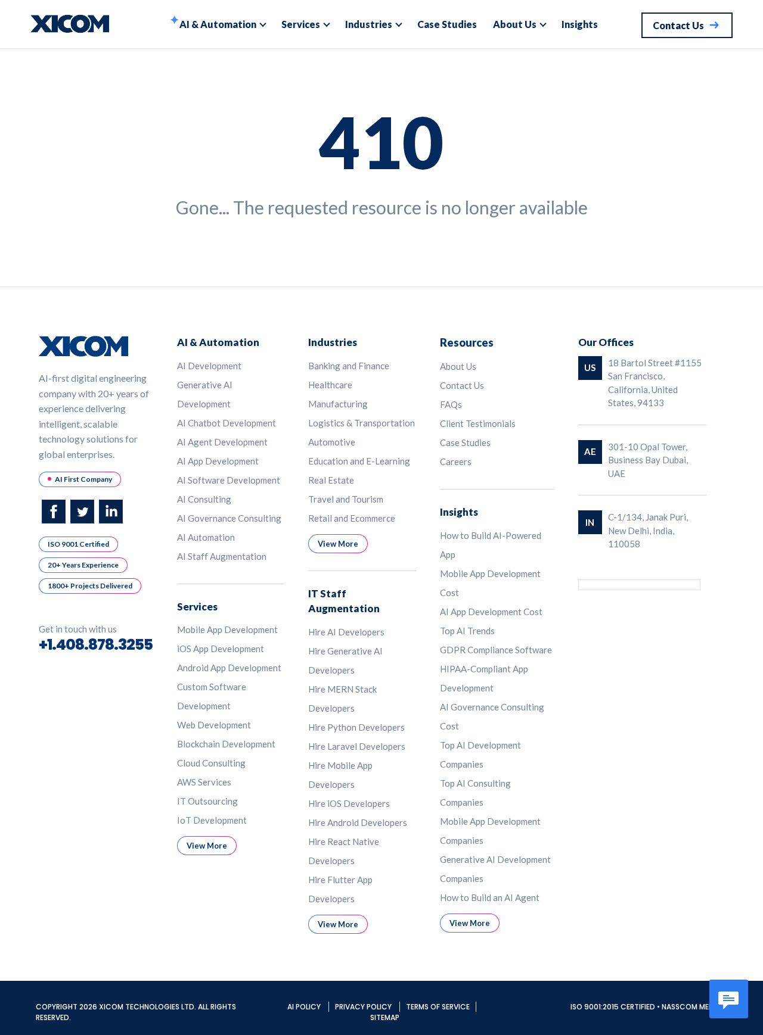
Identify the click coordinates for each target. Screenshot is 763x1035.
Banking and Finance (348, 365)
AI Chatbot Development (226, 422)
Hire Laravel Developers (356, 746)
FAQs (451, 404)
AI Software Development (228, 480)
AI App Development (218, 461)
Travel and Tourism (345, 499)
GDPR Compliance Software (496, 649)
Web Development (214, 724)
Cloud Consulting (211, 762)
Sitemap (384, 1017)
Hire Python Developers (356, 727)
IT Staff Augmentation (344, 601)
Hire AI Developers (346, 631)
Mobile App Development (227, 629)
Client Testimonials (478, 423)
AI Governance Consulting (229, 518)
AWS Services (204, 782)
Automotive (331, 442)
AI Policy (304, 1007)
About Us (514, 24)
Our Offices (606, 342)
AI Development (209, 365)
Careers (456, 461)
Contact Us (462, 385)
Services (300, 24)
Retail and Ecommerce (351, 518)
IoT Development (212, 820)
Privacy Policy (364, 1007)
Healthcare (330, 384)
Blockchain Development (226, 743)
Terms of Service (438, 1007)
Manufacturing (338, 403)
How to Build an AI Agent (489, 897)
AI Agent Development (222, 442)
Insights (580, 24)
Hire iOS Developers (349, 803)
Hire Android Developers (357, 822)
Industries (368, 24)
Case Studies (447, 24)
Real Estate (331, 480)
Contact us (678, 25)
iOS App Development (220, 648)
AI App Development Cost (491, 611)
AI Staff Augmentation (221, 556)
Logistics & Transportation (361, 422)
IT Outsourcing (207, 801)
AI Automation (206, 537)
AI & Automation (217, 24)
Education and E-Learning (359, 461)
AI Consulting (204, 499)
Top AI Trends (467, 630)
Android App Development (229, 667)
